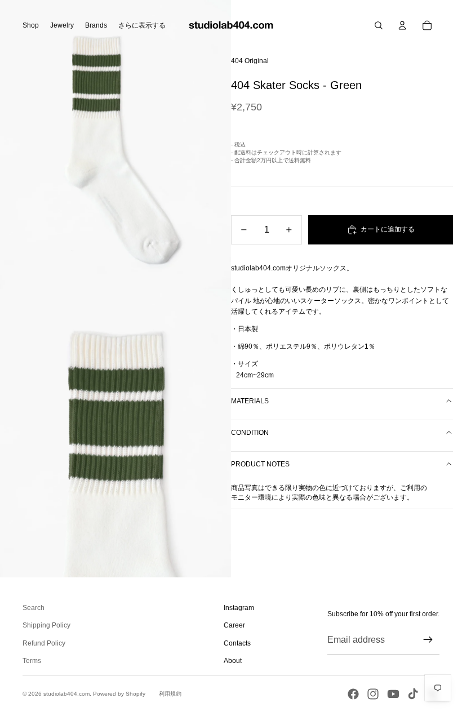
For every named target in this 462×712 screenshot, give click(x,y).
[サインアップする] (428, 640)
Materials (250, 401)
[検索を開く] (378, 25)
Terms (32, 661)
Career (234, 625)
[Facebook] (353, 694)
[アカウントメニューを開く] (402, 25)
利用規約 (170, 694)
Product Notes (260, 464)
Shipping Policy (46, 625)
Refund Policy (44, 643)
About (233, 661)
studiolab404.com (66, 694)
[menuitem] (142, 25)
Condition (250, 433)
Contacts (237, 643)
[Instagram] (373, 694)
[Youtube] (393, 694)
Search (34, 608)
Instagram (239, 608)
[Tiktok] (413, 694)
